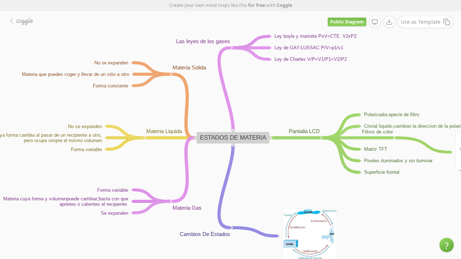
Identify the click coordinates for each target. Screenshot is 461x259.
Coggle (284, 5)
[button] (446, 245)
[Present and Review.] (375, 22)
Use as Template (420, 21)
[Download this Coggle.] (389, 22)
